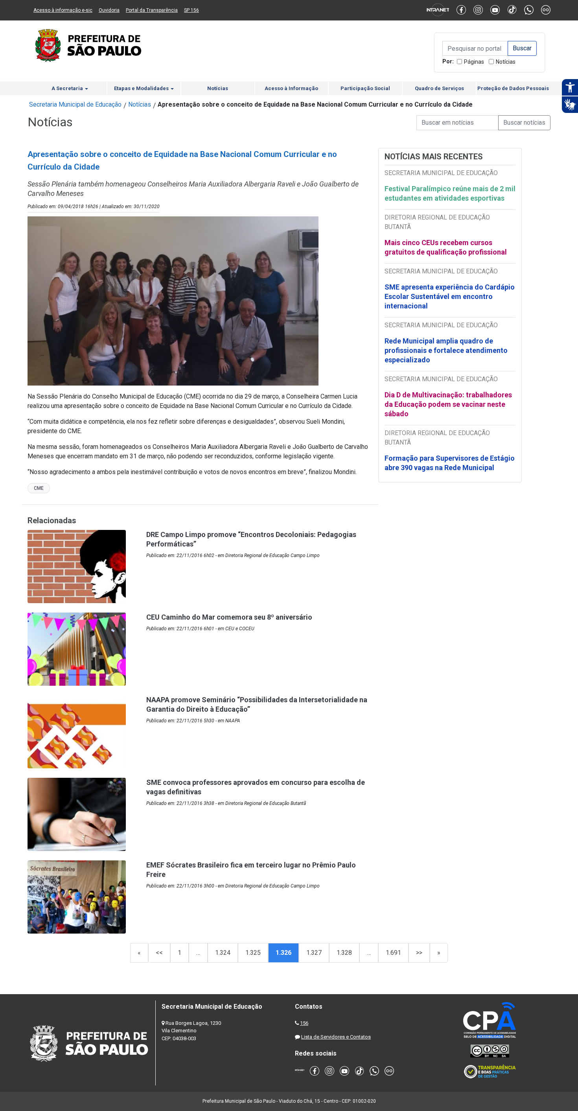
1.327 (314, 952)
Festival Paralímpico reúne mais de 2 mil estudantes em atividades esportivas (450, 193)
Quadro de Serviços (439, 88)
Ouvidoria (109, 10)
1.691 (393, 952)
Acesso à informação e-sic (62, 10)
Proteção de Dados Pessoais (513, 88)
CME (39, 488)
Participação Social (365, 88)
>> (419, 952)
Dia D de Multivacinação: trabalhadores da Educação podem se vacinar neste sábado (448, 404)
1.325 (253, 952)
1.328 (344, 952)
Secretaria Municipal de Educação (75, 104)
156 (304, 1023)
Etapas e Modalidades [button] (142, 88)
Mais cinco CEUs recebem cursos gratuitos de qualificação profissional (446, 247)
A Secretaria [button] (68, 88)
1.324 (222, 952)
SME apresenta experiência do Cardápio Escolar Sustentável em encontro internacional (450, 296)
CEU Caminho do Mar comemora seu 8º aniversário (229, 617)
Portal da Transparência (152, 10)
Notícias (505, 61)
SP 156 (191, 10)
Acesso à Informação (291, 88)
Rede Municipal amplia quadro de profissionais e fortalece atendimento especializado (446, 350)
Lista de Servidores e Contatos (336, 1037)
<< (159, 952)
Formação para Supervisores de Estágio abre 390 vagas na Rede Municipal (450, 463)
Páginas (474, 61)
